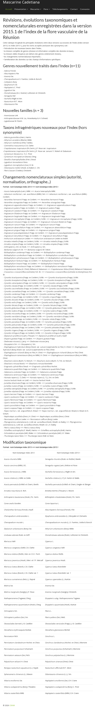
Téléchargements (60, 9)
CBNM (12, 705)
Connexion (85, 9)
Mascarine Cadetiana (21, 2)
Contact (74, 9)
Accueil (8, 9)
